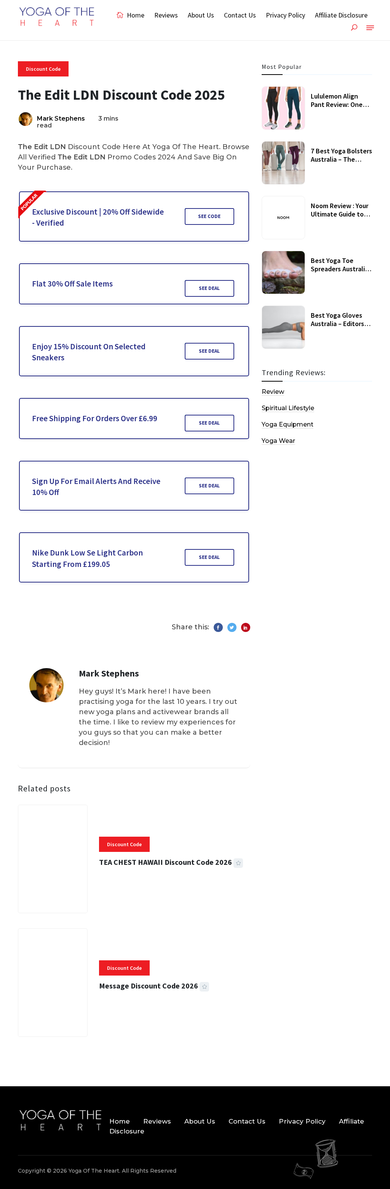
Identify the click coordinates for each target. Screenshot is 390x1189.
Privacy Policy (285, 15)
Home (134, 15)
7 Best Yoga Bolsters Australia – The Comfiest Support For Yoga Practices (341, 163)
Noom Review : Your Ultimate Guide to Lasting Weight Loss (341, 213)
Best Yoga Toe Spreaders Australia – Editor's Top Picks (339, 268)
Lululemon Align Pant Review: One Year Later (337, 104)
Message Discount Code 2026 (148, 985)
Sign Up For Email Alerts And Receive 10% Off (96, 486)
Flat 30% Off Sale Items (72, 284)
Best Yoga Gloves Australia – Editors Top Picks (337, 323)
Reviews (166, 15)
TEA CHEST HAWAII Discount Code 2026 (165, 862)
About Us (201, 15)
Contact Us (240, 15)
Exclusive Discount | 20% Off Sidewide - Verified (98, 217)
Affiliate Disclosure (341, 15)
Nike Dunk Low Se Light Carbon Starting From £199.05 (87, 558)
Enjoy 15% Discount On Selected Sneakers (88, 352)
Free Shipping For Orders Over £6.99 (94, 418)
